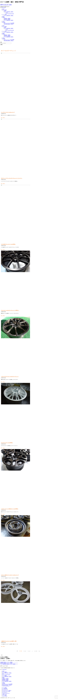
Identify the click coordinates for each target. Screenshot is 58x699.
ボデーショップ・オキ (6, 4)
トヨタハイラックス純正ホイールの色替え (9, 508)
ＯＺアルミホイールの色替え (7, 442)
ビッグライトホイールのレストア (8, 112)
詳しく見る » (3, 117)
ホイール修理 (4, 26)
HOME (3, 25)
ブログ (3, 21)
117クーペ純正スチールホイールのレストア (10, 574)
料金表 (5, 10)
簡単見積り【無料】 (7, 19)
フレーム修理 (4, 14)
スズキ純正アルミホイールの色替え (8, 244)
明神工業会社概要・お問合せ (8, 40)
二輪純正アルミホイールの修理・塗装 (8, 641)
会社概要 (3, 22)
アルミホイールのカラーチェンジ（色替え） (10, 310)
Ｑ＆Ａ (7, 12)
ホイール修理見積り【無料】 (8, 11)
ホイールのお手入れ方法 (10, 13)
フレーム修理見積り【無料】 (8, 15)
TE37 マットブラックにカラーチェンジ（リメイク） (11, 178)
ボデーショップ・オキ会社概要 (9, 39)
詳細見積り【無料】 (7, 18)
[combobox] (5, 43)
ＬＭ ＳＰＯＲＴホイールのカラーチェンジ (9, 376)
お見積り (3, 17)
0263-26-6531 (4, 7)
